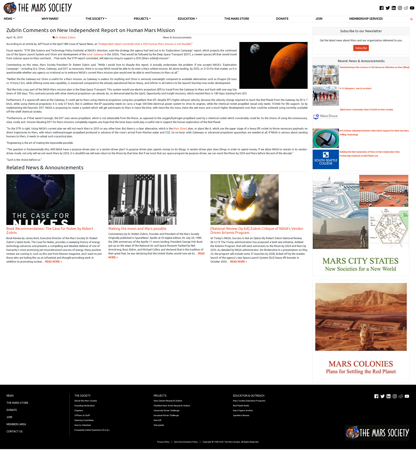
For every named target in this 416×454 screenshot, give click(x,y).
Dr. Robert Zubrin (66, 37)
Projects (141, 18)
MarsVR (157, 420)
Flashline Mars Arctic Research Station (172, 405)
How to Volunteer (82, 425)
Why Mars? (50, 18)
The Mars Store (236, 18)
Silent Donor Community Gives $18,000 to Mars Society (366, 109)
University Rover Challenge (166, 410)
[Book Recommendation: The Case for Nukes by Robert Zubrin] (40, 199)
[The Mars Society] (36, 8)
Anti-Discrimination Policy (186, 442)
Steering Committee (84, 420)
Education (186, 18)
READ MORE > (53, 261)
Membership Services (366, 18)
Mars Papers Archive (243, 410)
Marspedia (159, 425)
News (8, 18)
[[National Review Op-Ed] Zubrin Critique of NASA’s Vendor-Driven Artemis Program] (244, 199)
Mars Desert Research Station (168, 401)
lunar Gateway (95, 54)
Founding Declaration (84, 405)
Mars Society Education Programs (249, 401)
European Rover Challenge (166, 415)
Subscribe (361, 48)
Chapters (78, 410)
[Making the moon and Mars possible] (142, 199)
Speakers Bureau (241, 415)
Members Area (16, 424)
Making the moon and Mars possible (137, 228)
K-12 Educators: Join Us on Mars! (355, 88)
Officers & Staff (82, 415)
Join (319, 18)
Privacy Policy (163, 442)
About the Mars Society (85, 401)
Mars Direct (180, 128)
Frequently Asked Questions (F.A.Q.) (91, 430)
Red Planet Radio (241, 405)
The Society (94, 18)
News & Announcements (177, 37)
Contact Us (14, 431)
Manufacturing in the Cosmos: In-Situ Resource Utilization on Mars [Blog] (374, 67)
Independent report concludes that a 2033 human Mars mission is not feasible (145, 43)
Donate (282, 18)
